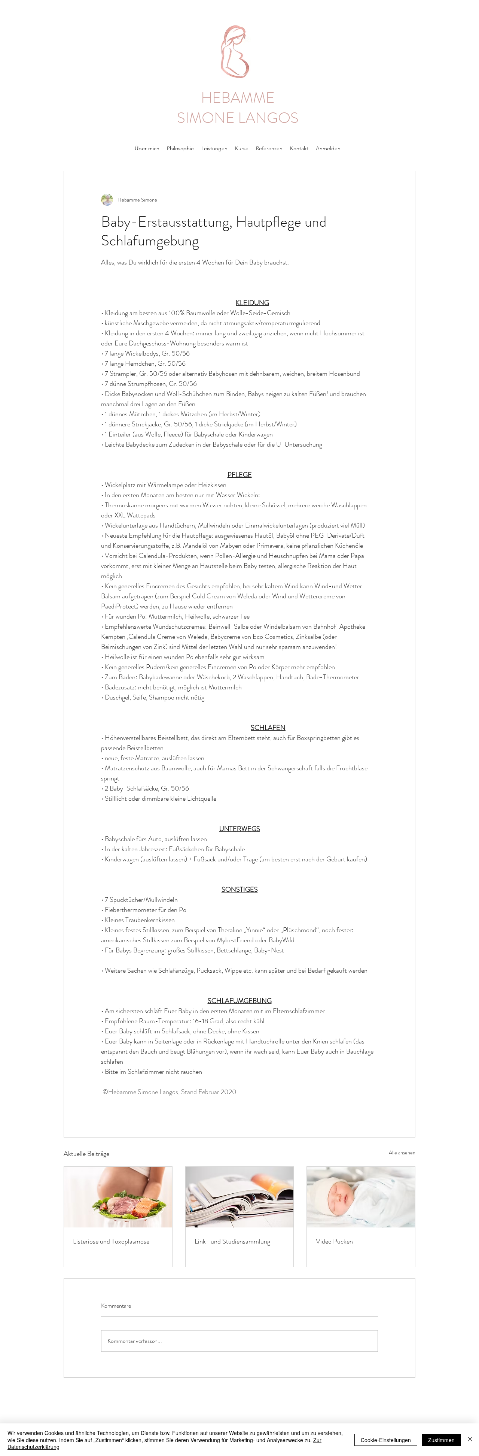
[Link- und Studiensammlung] (240, 1197)
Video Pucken (334, 1241)
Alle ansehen (402, 1152)
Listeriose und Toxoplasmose (111, 1241)
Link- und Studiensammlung (232, 1241)
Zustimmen (441, 1440)
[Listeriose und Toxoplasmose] (118, 1197)
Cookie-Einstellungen (386, 1440)
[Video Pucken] (361, 1197)
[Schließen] (470, 1439)
